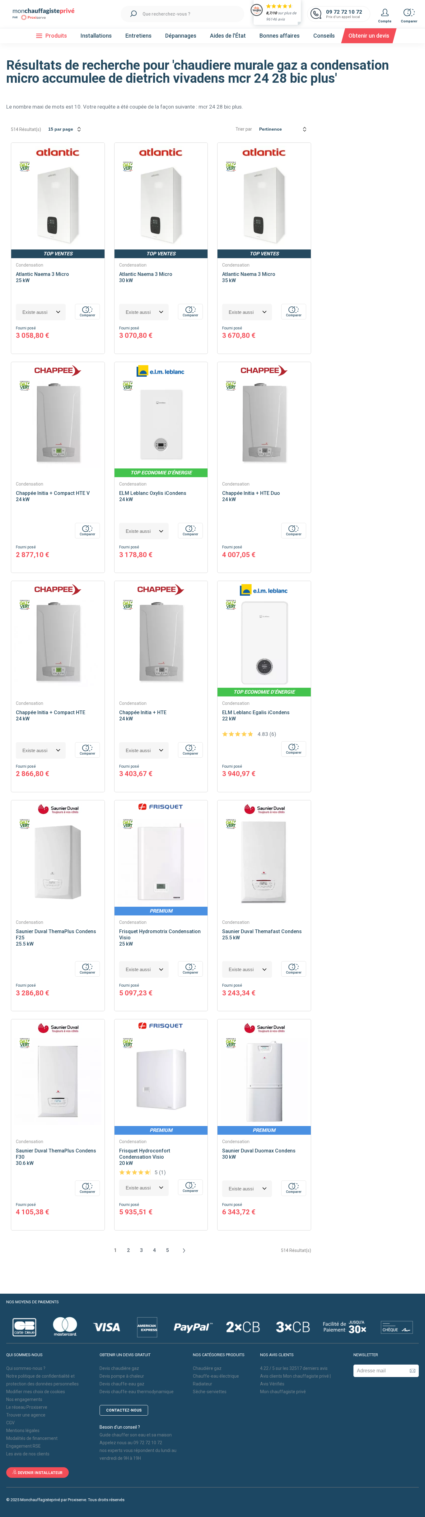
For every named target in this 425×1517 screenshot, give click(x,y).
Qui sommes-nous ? (25, 1368)
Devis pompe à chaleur (122, 1376)
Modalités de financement (32, 1438)
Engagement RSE (23, 1446)
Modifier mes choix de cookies (35, 1391)
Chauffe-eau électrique (216, 1376)
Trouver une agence (25, 1414)
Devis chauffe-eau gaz (122, 1383)
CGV (10, 1422)
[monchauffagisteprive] (46, 14)
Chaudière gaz (207, 1368)
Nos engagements (24, 1399)
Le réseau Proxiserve (26, 1407)
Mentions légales (23, 1430)
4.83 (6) (266, 734)
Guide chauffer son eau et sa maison (136, 1434)
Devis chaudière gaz (119, 1368)
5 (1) (159, 1172)
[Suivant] (183, 1250)
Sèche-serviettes (210, 1391)
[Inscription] (412, 1371)
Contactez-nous (124, 1410)
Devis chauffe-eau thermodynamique (137, 1391)
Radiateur (202, 1383)
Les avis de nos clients (27, 1453)
